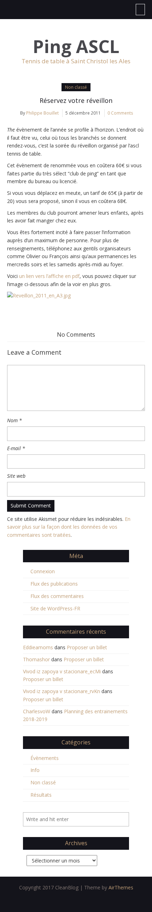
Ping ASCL (76, 46)
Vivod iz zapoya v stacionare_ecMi (62, 671)
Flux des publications (54, 583)
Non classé (76, 87)
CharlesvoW (36, 711)
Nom (14, 420)
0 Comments (120, 113)
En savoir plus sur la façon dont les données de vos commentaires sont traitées (68, 527)
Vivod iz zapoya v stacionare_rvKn (61, 691)
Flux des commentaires (57, 596)
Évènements (44, 758)
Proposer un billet (87, 647)
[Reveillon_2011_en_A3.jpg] (76, 296)
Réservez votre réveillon (76, 100)
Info (35, 770)
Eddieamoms (38, 647)
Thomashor (36, 659)
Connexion (42, 571)
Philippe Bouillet (42, 113)
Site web (16, 475)
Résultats (41, 794)
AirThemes (121, 887)
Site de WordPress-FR (55, 608)
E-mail (16, 448)
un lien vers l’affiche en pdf (49, 276)
